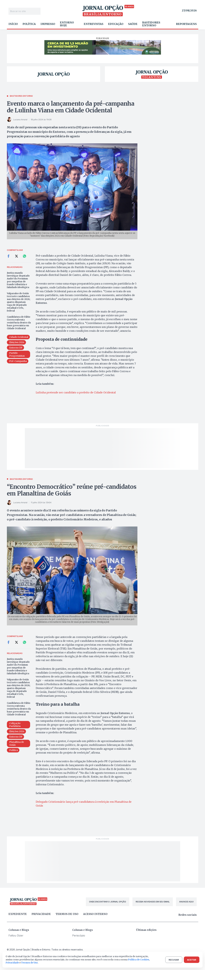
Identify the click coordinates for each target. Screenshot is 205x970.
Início (13, 24)
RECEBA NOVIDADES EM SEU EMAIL (153, 901)
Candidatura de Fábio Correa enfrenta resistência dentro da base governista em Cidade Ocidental (19, 323)
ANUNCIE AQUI (186, 901)
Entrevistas (93, 24)
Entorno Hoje (67, 24)
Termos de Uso (29, 962)
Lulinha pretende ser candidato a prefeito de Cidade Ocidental (76, 392)
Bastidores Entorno (151, 24)
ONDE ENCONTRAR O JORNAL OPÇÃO (107, 901)
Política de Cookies (138, 959)
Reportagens (186, 24)
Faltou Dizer (15, 935)
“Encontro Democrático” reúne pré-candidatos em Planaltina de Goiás (72, 490)
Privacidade (41, 914)
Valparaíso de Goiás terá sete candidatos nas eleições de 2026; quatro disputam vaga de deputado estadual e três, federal (18, 302)
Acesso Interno (95, 914)
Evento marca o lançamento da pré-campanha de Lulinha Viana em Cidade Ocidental (70, 107)
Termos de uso (67, 914)
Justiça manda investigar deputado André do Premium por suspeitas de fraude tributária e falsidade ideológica (18, 280)
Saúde (132, 24)
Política (29, 24)
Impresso (48, 24)
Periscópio (78, 935)
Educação (115, 24)
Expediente (17, 914)
